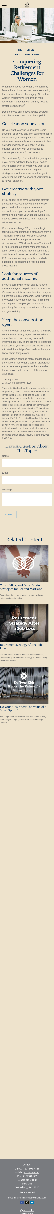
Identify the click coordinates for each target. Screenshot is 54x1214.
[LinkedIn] (32, 1202)
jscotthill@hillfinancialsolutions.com (27, 1197)
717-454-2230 (31, 1172)
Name (5, 456)
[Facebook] (22, 1202)
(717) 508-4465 (30, 1168)
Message (7, 489)
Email (5, 472)
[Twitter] (27, 1202)
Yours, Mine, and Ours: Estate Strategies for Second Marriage (21, 587)
